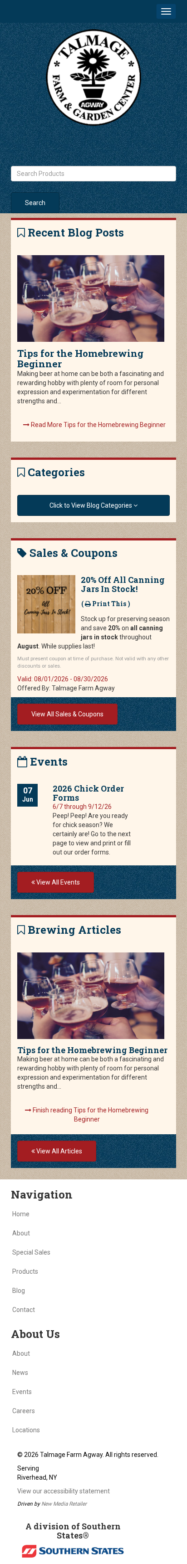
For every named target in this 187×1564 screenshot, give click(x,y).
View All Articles (58, 1151)
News (20, 1372)
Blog (18, 1290)
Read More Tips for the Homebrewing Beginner (98, 424)
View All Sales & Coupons (67, 714)
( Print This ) (105, 603)
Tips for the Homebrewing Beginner (80, 358)
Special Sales (31, 1252)
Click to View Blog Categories (91, 505)
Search (35, 202)
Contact (23, 1309)
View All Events (57, 882)
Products (25, 1271)
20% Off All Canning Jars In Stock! (123, 584)
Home (21, 1214)
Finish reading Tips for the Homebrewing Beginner (89, 1114)
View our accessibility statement (63, 1491)
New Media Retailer (64, 1504)
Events (22, 1391)
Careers (23, 1411)
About (21, 1233)
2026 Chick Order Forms (88, 793)
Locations (26, 1430)
